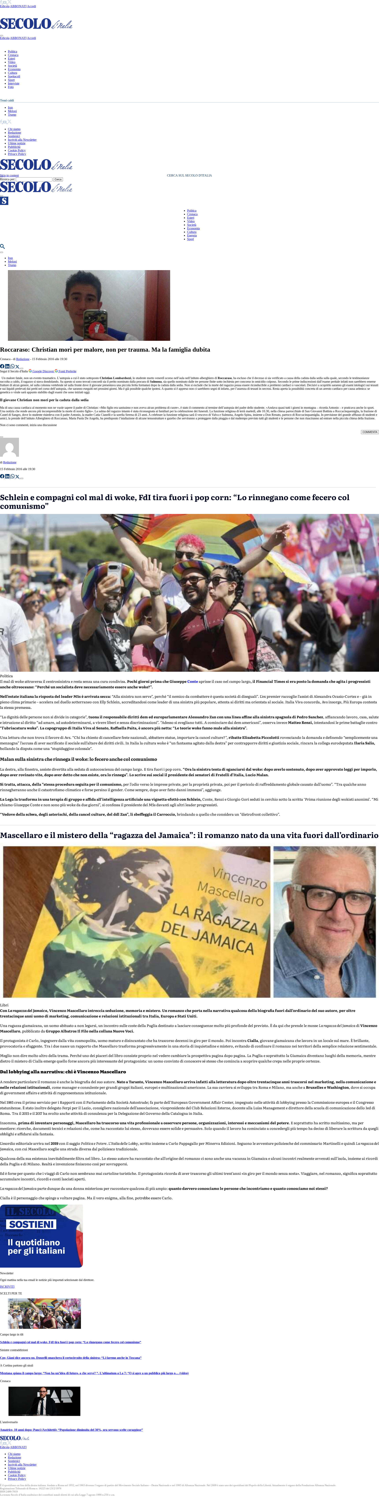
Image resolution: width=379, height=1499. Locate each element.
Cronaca (13, 55)
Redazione (14, 132)
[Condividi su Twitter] (17, 367)
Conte (192, 681)
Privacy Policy (17, 154)
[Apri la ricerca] (2, 247)
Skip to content (9, 175)
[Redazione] (9, 455)
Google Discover (43, 371)
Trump (12, 114)
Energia (192, 235)
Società (12, 65)
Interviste (13, 83)
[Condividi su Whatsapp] (12, 367)
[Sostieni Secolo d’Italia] (41, 1266)
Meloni (12, 111)
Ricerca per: (7, 179)
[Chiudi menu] (1, 35)
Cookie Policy (17, 150)
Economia (14, 69)
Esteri (11, 58)
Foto (11, 87)
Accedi (31, 6)
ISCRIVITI (7, 1286)
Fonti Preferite (67, 371)
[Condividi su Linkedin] (7, 367)
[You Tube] (5, 2)
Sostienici (14, 136)
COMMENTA (370, 432)
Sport (11, 80)
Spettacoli (14, 76)
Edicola (4, 6)
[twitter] (9, 2)
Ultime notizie (16, 143)
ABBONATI (18, 6)
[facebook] (1, 2)
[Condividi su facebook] (2, 367)
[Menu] (1, 195)
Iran (10, 107)
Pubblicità (14, 146)
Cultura (12, 72)
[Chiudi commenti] (1, 437)
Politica (12, 51)
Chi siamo (14, 129)
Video (11, 62)
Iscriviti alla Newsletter (22, 139)
